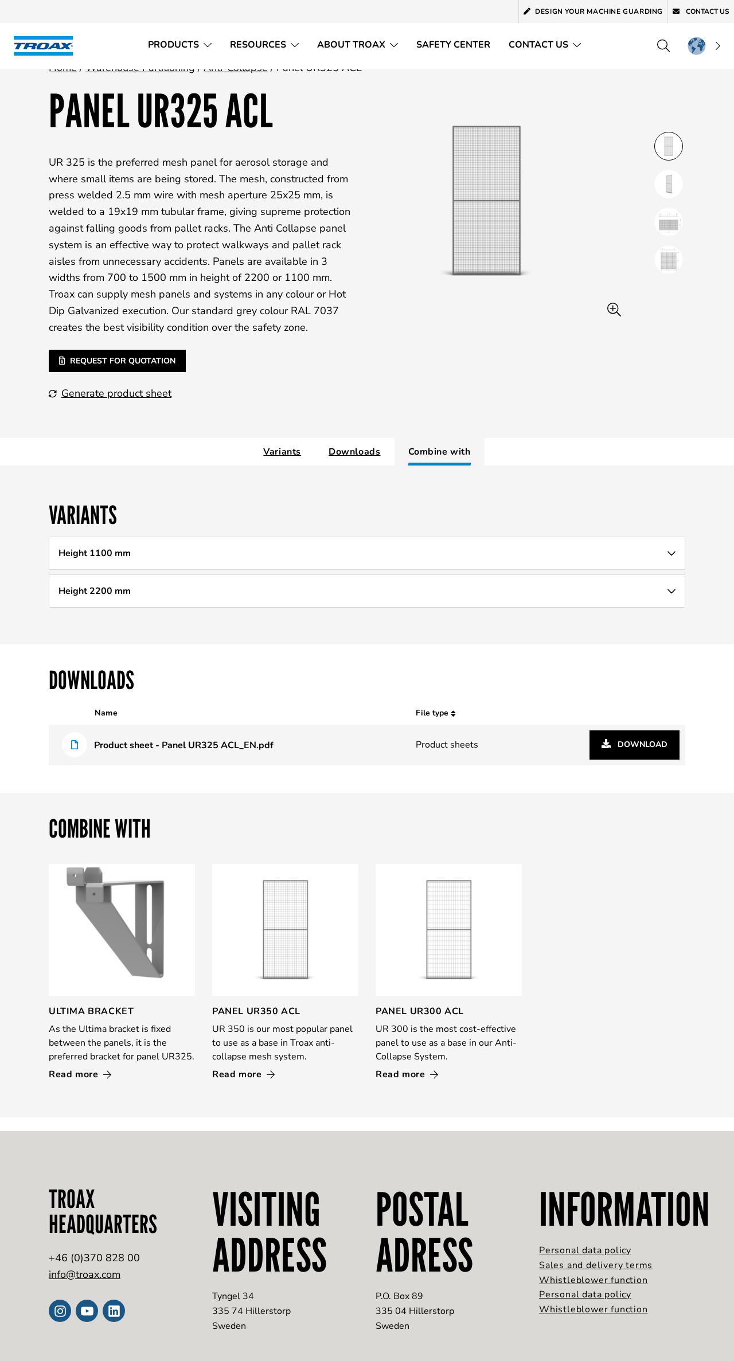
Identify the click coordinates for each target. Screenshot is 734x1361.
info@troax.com (84, 1274)
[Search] (663, 46)
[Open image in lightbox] (614, 309)
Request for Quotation (122, 360)
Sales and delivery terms (596, 1265)
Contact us (706, 11)
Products (173, 44)
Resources (258, 44)
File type (433, 712)
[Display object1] (668, 184)
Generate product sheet (116, 393)
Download (641, 744)
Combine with (439, 451)
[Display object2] (668, 222)
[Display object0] (668, 146)
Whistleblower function (593, 1280)
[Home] (47, 46)
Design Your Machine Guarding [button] (599, 11)
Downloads (354, 451)
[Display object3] (668, 259)
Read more (75, 1074)
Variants (282, 451)
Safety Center (453, 44)
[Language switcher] (703, 46)
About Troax (351, 44)
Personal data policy (585, 1250)
